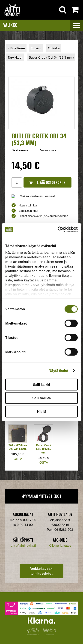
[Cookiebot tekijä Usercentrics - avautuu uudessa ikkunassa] (58, 230)
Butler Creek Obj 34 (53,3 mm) (51, 57)
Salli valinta (41, 398)
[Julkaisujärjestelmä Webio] (48, 634)
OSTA (18, 459)
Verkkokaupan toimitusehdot (41, 571)
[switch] (71, 323)
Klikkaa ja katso (60, 545)
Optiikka (54, 48)
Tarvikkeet (15, 57)
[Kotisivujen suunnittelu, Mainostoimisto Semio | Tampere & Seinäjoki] (34, 634)
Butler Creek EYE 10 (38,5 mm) (43, 449)
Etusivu (36, 48)
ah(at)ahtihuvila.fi (23, 545)
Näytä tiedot (58, 371)
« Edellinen (16, 48)
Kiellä (41, 411)
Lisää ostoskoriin (50, 182)
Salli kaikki (41, 384)
